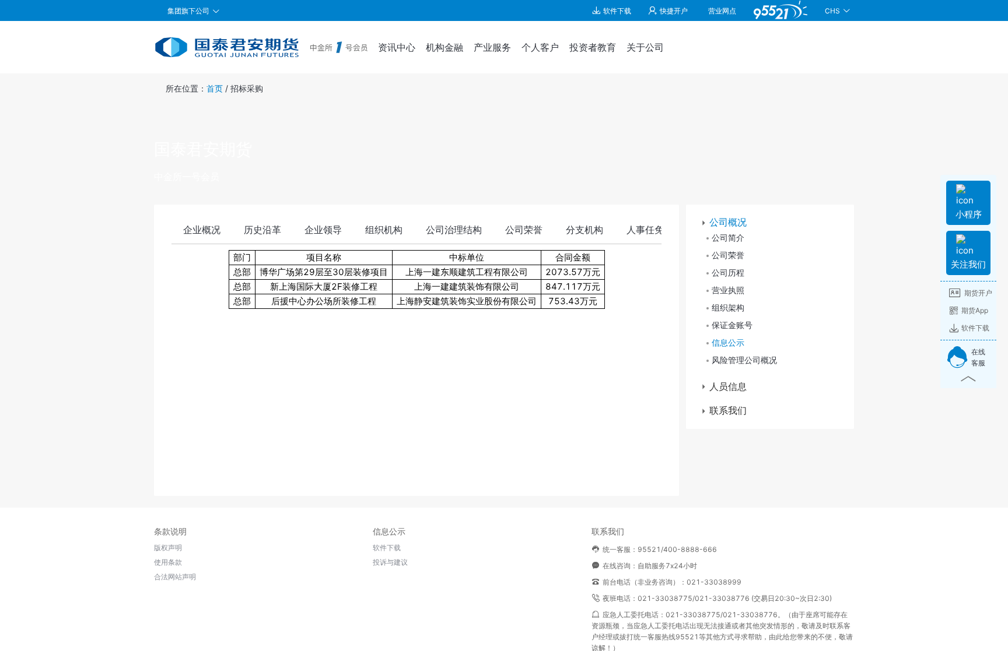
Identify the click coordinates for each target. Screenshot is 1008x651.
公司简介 (728, 237)
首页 (214, 88)
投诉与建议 (390, 562)
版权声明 (168, 547)
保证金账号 (732, 325)
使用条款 (168, 562)
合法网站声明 (175, 576)
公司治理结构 (454, 229)
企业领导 (323, 229)
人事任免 (645, 229)
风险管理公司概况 (744, 360)
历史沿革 (262, 229)
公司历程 (728, 272)
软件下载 (975, 327)
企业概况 (201, 229)
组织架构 (728, 307)
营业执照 (728, 290)
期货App (974, 310)
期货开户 (978, 292)
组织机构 (383, 229)
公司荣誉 (523, 229)
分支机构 (584, 229)
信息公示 (728, 342)
